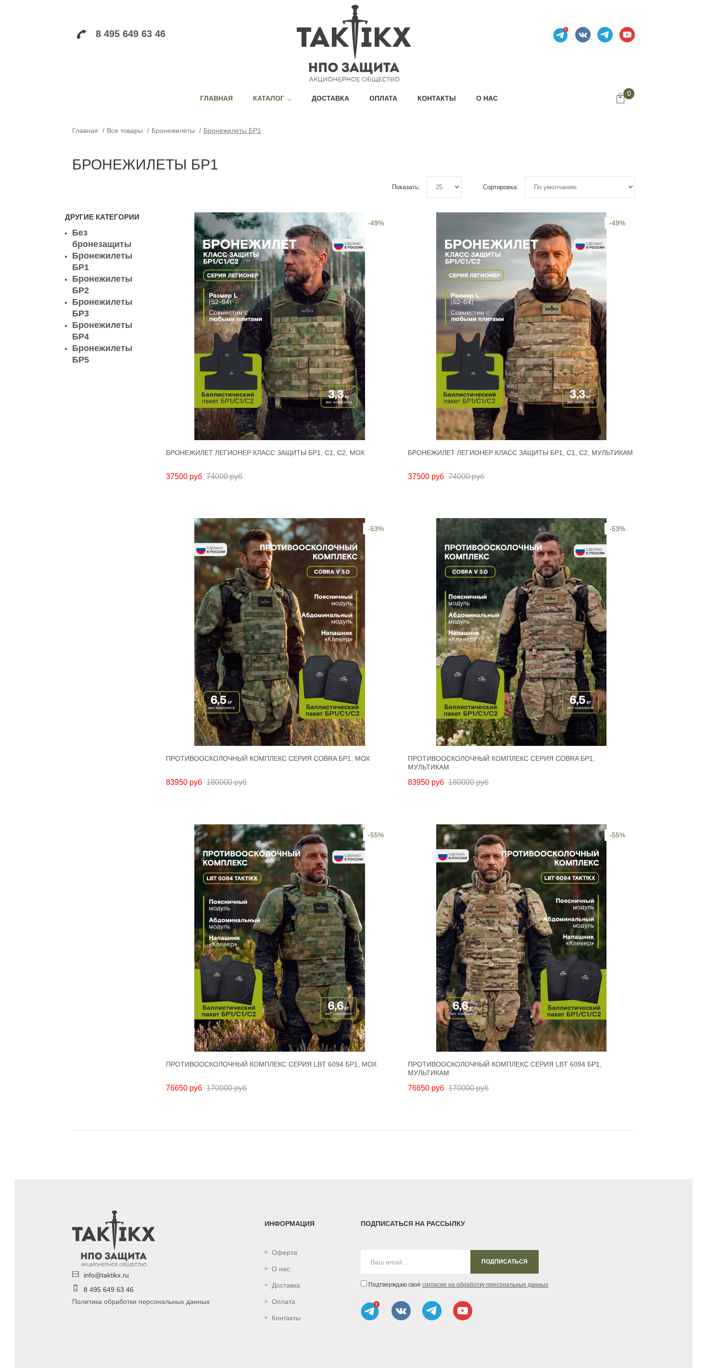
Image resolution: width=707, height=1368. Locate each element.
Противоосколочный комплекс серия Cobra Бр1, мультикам (501, 763)
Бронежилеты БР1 (232, 130)
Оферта (284, 1252)
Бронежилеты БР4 (102, 330)
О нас (281, 1269)
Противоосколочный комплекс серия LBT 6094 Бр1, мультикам (505, 1068)
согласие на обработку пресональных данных (485, 1284)
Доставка (286, 1285)
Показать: (406, 187)
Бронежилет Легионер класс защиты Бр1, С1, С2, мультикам (520, 452)
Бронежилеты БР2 (102, 284)
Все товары (125, 130)
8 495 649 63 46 (130, 33)
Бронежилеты (173, 130)
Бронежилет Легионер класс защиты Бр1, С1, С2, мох (265, 452)
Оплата (283, 1301)
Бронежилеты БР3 (102, 307)
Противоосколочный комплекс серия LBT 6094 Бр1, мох (271, 1064)
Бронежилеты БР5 (102, 354)
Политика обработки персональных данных (141, 1301)
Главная (85, 130)
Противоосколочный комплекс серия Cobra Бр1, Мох (268, 758)
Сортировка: (500, 187)
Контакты (286, 1318)
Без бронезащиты (101, 238)
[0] (620, 99)
